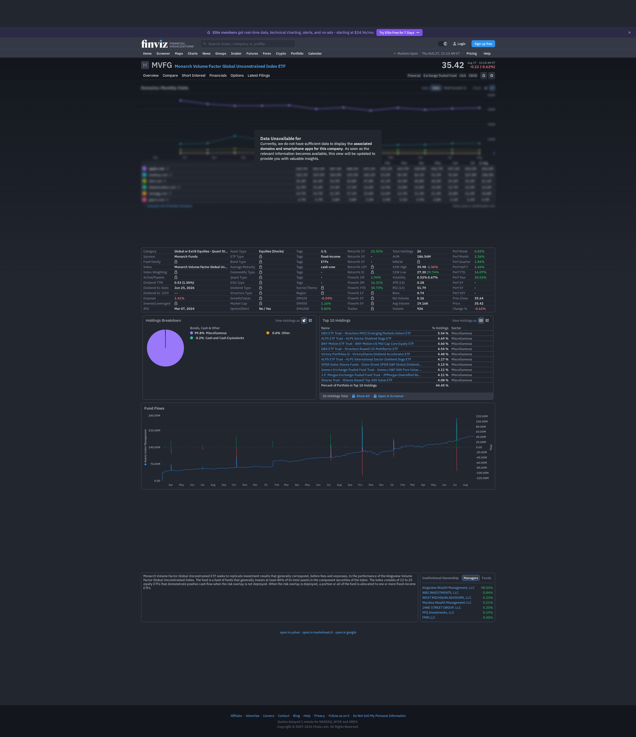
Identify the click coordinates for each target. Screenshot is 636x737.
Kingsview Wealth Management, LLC (448, 588)
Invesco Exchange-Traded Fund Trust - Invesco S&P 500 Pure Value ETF (371, 370)
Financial (414, 75)
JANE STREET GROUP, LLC (441, 607)
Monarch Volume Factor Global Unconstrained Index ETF (230, 66)
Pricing (472, 53)
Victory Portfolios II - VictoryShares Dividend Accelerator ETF (365, 354)
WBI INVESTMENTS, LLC (440, 593)
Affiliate (236, 716)
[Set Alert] (483, 75)
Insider (236, 53)
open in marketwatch (317, 632)
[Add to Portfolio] (491, 75)
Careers (268, 716)
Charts (193, 53)
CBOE (473, 75)
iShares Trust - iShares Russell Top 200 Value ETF (356, 380)
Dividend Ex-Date (156, 288)
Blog (296, 716)
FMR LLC (428, 617)
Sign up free (483, 44)
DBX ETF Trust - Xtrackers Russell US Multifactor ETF (359, 349)
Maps (179, 53)
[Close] (629, 32)
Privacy (319, 716)
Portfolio (297, 53)
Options (237, 75)
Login (462, 44)
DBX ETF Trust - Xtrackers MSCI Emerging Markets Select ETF (366, 333)
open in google (345, 632)
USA (463, 75)
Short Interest (193, 75)
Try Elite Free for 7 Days (396, 33)
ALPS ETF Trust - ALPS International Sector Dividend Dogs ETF (366, 359)
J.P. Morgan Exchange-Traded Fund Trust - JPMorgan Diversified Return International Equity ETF (371, 375)
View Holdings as (287, 320)
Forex (267, 53)
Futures (252, 53)
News (206, 53)
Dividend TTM (153, 282)
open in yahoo (290, 632)
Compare (170, 75)
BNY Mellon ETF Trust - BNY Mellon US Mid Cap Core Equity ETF (367, 344)
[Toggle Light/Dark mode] (443, 43)
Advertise (252, 716)
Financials (218, 75)
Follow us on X (339, 716)
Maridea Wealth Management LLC (446, 602)
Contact (283, 716)
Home (147, 53)
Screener (163, 53)
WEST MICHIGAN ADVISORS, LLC (446, 597)
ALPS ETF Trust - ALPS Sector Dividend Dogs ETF (356, 338)
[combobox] (248, 44)
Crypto (281, 53)
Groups (220, 53)
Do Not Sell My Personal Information (379, 716)
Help (487, 53)
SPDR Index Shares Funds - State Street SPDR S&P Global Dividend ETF (371, 364)
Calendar (315, 53)
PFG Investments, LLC (438, 612)
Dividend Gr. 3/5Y (156, 293)
